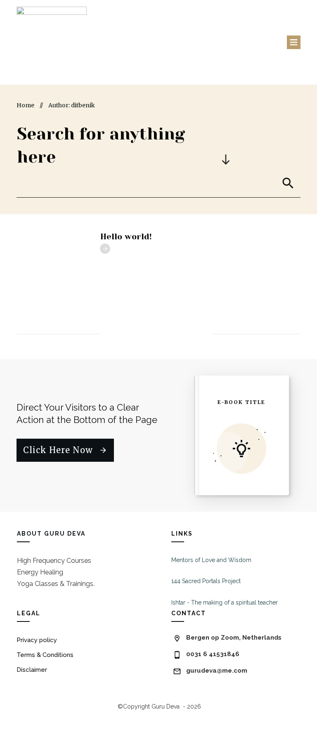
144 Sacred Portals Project (206, 581)
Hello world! (126, 236)
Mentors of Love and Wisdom (211, 560)
